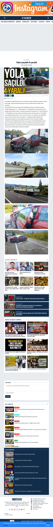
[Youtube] (22, 509)
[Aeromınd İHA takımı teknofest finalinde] (37, 361)
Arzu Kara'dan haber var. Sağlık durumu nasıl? (27, 423)
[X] (12, 509)
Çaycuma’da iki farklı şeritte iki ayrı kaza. (26, 416)
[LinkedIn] (19, 509)
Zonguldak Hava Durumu (38, 500)
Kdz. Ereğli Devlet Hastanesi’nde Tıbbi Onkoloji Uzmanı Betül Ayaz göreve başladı (15, 335)
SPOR (16, 440)
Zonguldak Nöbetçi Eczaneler (39, 498)
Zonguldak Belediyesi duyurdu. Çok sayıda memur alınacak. (31, 429)
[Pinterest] (14, 509)
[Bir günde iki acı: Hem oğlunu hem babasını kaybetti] (15, 344)
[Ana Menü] (4, 18)
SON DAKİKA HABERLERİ (7, 21)
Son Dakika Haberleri (37, 507)
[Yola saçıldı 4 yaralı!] (26, 80)
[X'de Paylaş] (8, 96)
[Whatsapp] (24, 509)
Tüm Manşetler (36, 506)
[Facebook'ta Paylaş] (5, 96)
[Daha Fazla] (13, 96)
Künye (28, 513)
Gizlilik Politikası (9, 515)
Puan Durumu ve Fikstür (38, 504)
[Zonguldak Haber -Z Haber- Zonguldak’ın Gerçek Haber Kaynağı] (26, 18)
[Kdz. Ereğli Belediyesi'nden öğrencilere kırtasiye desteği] (37, 327)
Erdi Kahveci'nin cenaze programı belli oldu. (27, 436)
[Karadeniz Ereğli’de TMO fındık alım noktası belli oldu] (37, 344)
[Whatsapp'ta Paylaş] (10, 96)
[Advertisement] (26, 41)
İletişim (7, 513)
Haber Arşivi (35, 509)
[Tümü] (47, 404)
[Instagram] (17, 509)
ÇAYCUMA (41, 21)
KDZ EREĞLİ (34, 21)
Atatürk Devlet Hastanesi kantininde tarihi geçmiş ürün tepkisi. (29, 410)
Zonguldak (17, 407)
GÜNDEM (18, 21)
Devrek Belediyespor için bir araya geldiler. (26, 442)
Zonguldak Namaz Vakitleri (38, 501)
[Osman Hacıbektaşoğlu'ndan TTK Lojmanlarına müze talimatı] (15, 361)
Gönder (8, 396)
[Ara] (48, 18)
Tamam (47, 525)
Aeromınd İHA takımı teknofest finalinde (36, 369)
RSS (13, 521)
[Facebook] (10, 509)
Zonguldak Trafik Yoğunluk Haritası (40, 503)
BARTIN (48, 21)
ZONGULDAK (25, 21)
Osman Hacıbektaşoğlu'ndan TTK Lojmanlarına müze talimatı (13, 369)
